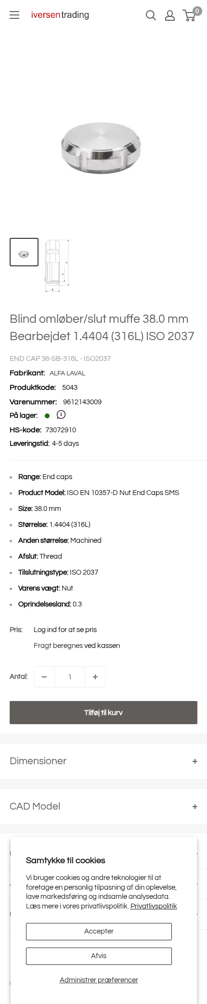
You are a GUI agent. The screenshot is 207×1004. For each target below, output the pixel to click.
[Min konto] (170, 15)
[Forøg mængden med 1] (95, 677)
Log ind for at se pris (65, 629)
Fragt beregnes (58, 645)
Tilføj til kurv (103, 712)
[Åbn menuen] (14, 15)
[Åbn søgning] (151, 15)
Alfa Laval (67, 373)
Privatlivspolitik (153, 906)
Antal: (19, 676)
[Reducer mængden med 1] (44, 677)
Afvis (98, 956)
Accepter (99, 931)
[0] (189, 15)
